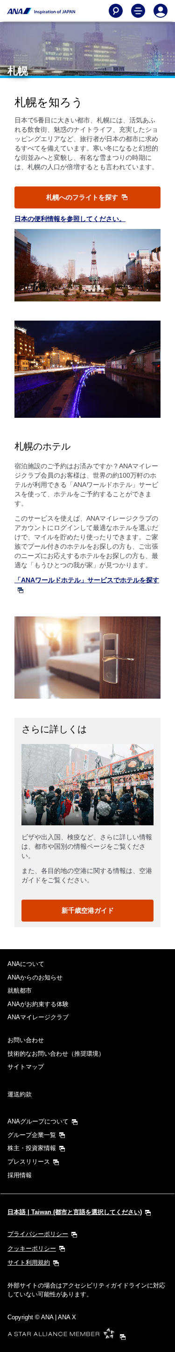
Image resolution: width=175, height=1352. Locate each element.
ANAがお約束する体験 (38, 1004)
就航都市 (19, 990)
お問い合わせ (25, 1040)
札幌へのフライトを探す (83, 197)
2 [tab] (87, 815)
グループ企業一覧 (31, 1134)
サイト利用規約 (28, 1262)
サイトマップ (25, 1066)
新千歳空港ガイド (88, 910)
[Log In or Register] (161, 11)
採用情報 (19, 1175)
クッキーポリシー (31, 1248)
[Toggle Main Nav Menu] (138, 11)
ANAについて (25, 963)
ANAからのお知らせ (35, 977)
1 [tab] (77, 815)
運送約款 (19, 1094)
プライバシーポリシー (37, 1234)
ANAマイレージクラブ (38, 1017)
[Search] (116, 11)
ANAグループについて (38, 1121)
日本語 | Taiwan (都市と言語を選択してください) (74, 1212)
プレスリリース (28, 1161)
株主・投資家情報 (31, 1148)
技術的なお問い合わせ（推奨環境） (56, 1053)
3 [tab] (98, 815)
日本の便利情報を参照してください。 (70, 218)
